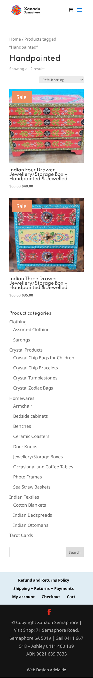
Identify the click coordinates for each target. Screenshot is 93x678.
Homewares (21, 398)
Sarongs (21, 340)
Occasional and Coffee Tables (43, 467)
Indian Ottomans (30, 525)
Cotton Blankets (29, 505)
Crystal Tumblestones (35, 378)
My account (23, 596)
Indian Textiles (24, 497)
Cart (71, 596)
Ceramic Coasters (31, 436)
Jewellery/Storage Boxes (38, 457)
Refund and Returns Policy (43, 580)
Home (15, 39)
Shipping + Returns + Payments (43, 588)
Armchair (22, 406)
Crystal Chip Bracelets (35, 368)
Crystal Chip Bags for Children (43, 358)
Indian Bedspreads (32, 515)
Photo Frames (27, 477)
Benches (22, 426)
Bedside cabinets (30, 416)
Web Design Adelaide (46, 669)
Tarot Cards (21, 535)
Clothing (18, 322)
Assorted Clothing (31, 329)
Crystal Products (26, 350)
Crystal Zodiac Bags (33, 388)
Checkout (51, 596)
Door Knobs (25, 447)
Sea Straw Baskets (31, 487)
